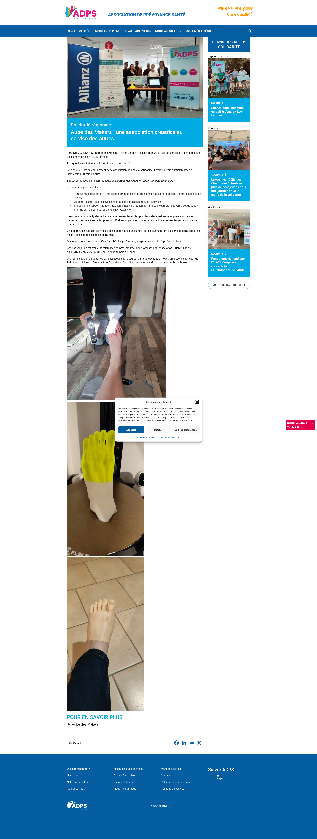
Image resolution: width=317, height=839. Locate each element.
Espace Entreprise (124, 775)
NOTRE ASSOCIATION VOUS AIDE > (300, 425)
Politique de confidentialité (167, 437)
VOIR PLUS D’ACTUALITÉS (229, 284)
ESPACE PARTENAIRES (137, 31)
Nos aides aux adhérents (128, 769)
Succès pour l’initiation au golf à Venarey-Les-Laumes (227, 111)
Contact (165, 775)
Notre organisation (77, 782)
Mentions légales (171, 769)
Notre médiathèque (125, 788)
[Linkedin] (184, 742)
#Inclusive (214, 207)
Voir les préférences (186, 429)
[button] (197, 402)
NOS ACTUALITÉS (79, 31)
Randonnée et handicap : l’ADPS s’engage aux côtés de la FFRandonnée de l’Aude (228, 264)
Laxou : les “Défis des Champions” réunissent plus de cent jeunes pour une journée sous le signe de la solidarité (228, 187)
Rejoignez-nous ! (76, 788)
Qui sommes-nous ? (78, 769)
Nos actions (74, 775)
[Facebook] (176, 742)
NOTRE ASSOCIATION (168, 31)
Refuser (158, 429)
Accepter (131, 429)
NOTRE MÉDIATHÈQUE (198, 31)
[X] (199, 742)
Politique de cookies (145, 437)
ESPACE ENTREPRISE (106, 31)
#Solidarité (214, 128)
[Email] (191, 742)
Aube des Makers (85, 724)
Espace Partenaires (125, 782)
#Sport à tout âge (218, 56)
